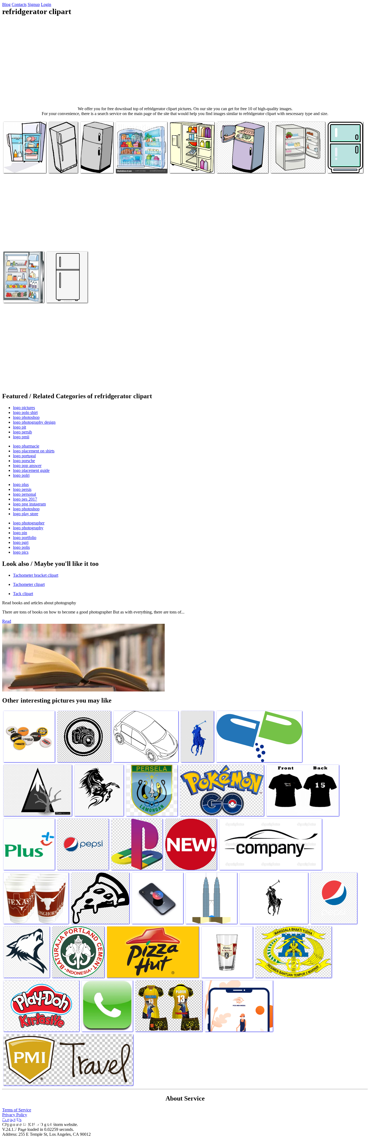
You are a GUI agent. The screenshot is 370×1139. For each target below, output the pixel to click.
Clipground (27, 1122)
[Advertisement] (185, 61)
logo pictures (24, 407)
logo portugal (24, 455)
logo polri (21, 475)
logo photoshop (26, 417)
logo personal (24, 494)
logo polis (21, 547)
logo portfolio (24, 537)
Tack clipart (23, 593)
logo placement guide (31, 470)
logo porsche (24, 460)
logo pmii (21, 437)
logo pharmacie (26, 446)
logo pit (19, 427)
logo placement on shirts (33, 451)
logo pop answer (27, 465)
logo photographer (28, 523)
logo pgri (20, 542)
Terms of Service (16, 1110)
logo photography (28, 528)
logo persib (22, 432)
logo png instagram (29, 504)
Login (46, 4)
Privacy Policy (14, 1114)
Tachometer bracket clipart (35, 575)
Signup (34, 4)
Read (6, 621)
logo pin (20, 532)
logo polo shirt (25, 412)
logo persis (22, 489)
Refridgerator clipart (20, 166)
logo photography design (34, 422)
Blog (6, 4)
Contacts (19, 4)
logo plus (21, 484)
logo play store (25, 513)
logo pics (20, 552)
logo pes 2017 (25, 499)
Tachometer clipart (29, 584)
